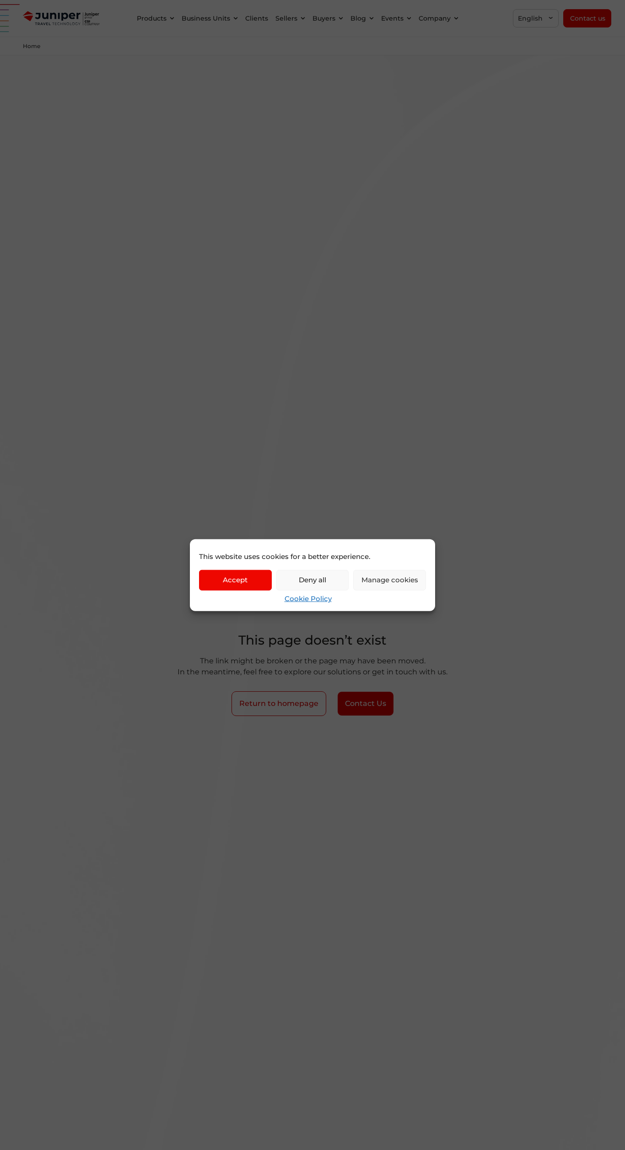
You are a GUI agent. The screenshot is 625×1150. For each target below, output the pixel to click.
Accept (235, 579)
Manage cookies (389, 579)
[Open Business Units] (235, 18)
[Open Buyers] (341, 18)
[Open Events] (409, 18)
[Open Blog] (371, 18)
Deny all (312, 579)
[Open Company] (456, 18)
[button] (536, 18)
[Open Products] (172, 18)
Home (31, 46)
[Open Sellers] (303, 18)
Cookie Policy (308, 598)
